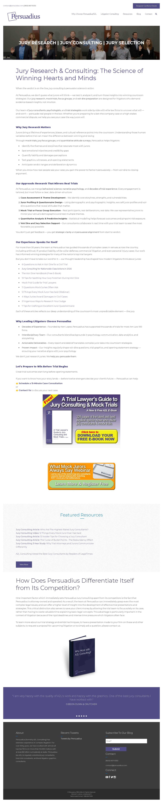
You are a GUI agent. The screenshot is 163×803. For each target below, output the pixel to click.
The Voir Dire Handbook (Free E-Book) (41, 273)
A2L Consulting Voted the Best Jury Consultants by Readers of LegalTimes (54, 554)
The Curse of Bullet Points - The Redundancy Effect (54, 540)
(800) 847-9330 (30, 6)
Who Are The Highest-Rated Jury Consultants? (52, 529)
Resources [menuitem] (127, 14)
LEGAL (80, 794)
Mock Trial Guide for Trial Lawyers (39, 282)
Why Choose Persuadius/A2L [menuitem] (84, 14)
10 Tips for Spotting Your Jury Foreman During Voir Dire (50, 278)
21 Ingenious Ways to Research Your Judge (44, 301)
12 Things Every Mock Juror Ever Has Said (48, 533)
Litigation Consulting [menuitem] (110, 14)
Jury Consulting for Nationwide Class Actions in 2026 (47, 269)
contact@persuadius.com (13, 6)
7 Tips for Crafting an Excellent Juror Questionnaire (48, 306)
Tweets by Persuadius (71, 739)
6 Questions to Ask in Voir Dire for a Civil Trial (45, 264)
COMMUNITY (87, 794)
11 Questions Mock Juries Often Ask (40, 287)
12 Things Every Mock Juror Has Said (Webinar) (45, 292)
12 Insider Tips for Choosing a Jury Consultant (51, 536)
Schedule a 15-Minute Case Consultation (41, 383)
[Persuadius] (17, 16)
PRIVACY (74, 794)
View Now (24, 564)
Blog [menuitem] (139, 14)
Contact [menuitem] (148, 14)
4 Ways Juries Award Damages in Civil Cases (45, 296)
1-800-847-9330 (88, 796)
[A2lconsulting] (107, 777)
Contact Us (25, 390)
